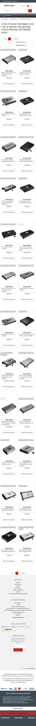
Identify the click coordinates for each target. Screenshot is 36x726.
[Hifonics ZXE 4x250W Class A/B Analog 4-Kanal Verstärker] (9, 275)
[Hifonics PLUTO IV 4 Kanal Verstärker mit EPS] (9, 450)
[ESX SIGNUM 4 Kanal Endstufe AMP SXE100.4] (27, 101)
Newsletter (18, 614)
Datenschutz (19, 717)
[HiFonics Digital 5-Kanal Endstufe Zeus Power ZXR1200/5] (9, 188)
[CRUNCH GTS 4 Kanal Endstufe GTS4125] (27, 60)
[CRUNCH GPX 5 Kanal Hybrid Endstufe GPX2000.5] (27, 147)
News (18, 615)
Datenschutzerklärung (18, 606)
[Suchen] (30, 10)
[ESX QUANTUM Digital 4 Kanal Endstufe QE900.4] (9, 496)
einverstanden (18, 708)
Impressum (18, 603)
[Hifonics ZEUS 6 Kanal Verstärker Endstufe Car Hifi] (27, 408)
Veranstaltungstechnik (17, 676)
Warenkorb (18, 584)
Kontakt (18, 582)
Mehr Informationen (9, 83)
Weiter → (16, 39)
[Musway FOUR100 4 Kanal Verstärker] (9, 101)
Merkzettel (18, 588)
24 (21, 45)
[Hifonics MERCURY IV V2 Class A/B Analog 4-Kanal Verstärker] (27, 450)
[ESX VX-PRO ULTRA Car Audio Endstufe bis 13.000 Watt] (27, 234)
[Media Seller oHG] (9, 6)
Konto (18, 586)
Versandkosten (30, 668)
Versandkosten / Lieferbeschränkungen (18, 608)
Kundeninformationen (18, 612)
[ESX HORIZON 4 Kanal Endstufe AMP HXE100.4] (27, 496)
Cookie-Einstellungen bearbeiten (18, 593)
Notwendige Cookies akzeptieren (18, 713)
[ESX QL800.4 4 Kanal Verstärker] (9, 234)
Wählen (21, 42)
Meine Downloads (18, 590)
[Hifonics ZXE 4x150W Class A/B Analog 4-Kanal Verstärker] (9, 60)
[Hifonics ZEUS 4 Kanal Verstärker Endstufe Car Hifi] (9, 147)
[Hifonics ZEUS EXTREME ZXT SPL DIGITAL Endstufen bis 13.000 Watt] (9, 408)
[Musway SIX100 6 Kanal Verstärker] (9, 321)
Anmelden (23, 6)
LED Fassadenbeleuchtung (24, 674)
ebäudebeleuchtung (10, 674)
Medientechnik (6, 676)
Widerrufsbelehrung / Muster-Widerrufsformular (18, 610)
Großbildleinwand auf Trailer (22, 678)
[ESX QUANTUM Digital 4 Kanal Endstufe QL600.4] (27, 537)
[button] (18, 656)
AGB (18, 604)
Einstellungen (5, 717)
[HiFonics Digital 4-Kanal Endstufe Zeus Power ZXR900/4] (9, 363)
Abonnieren (18, 650)
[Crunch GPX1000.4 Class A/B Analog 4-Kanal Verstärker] (27, 321)
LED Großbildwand (8, 678)
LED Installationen (29, 676)
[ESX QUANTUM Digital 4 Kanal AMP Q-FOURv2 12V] (9, 537)
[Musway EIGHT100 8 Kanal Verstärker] (27, 275)
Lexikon (18, 592)
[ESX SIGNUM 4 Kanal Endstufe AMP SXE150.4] (27, 188)
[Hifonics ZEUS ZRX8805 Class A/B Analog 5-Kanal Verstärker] (27, 363)
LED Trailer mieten (20, 682)
